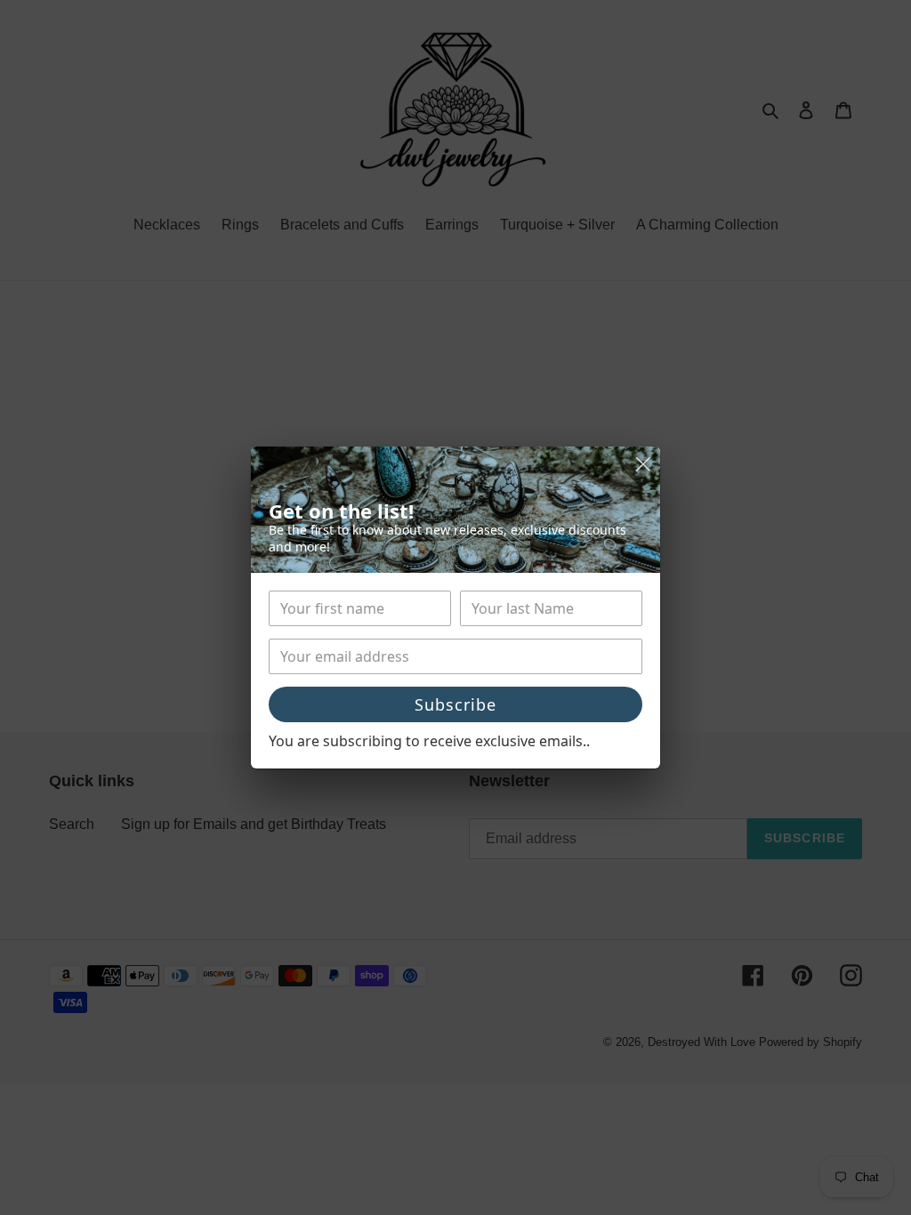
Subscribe (455, 704)
